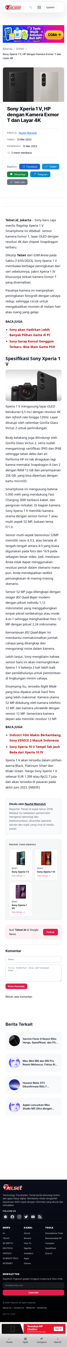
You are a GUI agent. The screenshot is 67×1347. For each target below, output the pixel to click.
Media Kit (30, 1308)
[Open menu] (39, 7)
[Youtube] (33, 1217)
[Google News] (5, 1217)
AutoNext (28, 1253)
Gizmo (27, 1233)
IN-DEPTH (8, 1243)
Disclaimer (42, 1308)
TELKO (6, 1238)
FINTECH (7, 1253)
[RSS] (40, 1217)
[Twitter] (26, 1217)
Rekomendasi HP (53, 1238)
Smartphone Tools (54, 1233)
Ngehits (27, 1248)
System (50, 7)
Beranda (7, 48)
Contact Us (19, 1308)
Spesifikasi (50, 1248)
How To (27, 1243)
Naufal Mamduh (28, 132)
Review (27, 1238)
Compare (49, 1243)
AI (4, 1233)
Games (27, 1263)
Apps (26, 1258)
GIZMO (20, 48)
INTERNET (8, 1263)
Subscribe (33, 1292)
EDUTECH (8, 1248)
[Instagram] (19, 1217)
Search (48, 1253)
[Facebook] (12, 1217)
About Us (7, 1308)
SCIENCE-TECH (10, 1258)
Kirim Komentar (16, 986)
